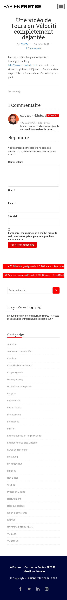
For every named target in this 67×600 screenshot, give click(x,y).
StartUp (11, 520)
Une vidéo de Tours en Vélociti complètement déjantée (33, 28)
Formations (13, 421)
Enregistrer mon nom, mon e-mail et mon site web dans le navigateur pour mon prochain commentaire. (32, 236)
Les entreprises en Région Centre (24, 435)
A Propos (15, 567)
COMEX (24, 44)
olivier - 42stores (34, 115)
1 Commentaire (33, 48)
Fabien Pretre (14, 407)
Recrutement (14, 499)
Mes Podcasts (14, 463)
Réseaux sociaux (16, 506)
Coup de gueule (15, 372)
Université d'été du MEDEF (20, 527)
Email (12, 203)
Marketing (12, 456)
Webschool (13, 541)
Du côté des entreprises (19, 386)
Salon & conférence (17, 513)
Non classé (12, 477)
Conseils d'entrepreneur (19, 365)
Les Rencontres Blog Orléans (22, 442)
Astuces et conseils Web (19, 351)
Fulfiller (11, 428)
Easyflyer (12, 393)
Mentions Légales (34, 571)
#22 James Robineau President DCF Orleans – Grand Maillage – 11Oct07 (35, 275)
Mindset (11, 470)
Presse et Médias (16, 492)
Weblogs (16, 91)
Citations (11, 358)
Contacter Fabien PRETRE (39, 567)
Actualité (12, 344)
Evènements (13, 400)
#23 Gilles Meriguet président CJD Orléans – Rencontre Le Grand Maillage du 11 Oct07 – (36, 266)
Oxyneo (11, 484)
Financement (14, 414)
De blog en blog (15, 379)
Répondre (53, 115)
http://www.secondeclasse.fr (23, 65)
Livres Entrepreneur (17, 449)
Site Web (12, 216)
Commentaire (15, 162)
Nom (11, 190)
